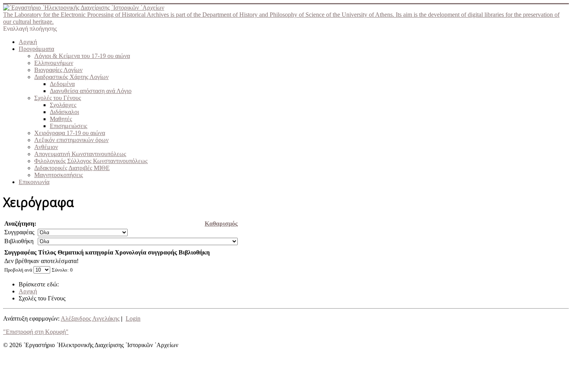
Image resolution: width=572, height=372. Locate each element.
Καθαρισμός (221, 223)
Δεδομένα (62, 84)
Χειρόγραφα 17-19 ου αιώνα (69, 133)
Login (133, 318)
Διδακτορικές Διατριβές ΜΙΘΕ (72, 168)
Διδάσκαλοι (64, 112)
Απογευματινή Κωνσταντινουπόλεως (80, 154)
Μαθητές (61, 119)
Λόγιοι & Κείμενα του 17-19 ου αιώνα (82, 56)
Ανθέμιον (46, 147)
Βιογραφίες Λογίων (58, 70)
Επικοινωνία (34, 182)
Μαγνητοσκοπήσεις (58, 175)
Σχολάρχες (63, 105)
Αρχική (28, 42)
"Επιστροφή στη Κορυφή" (35, 331)
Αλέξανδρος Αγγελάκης (90, 318)
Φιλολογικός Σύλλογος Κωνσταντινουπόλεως (90, 161)
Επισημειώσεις (68, 126)
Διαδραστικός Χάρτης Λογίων (71, 77)
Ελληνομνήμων (53, 63)
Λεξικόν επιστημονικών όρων (71, 140)
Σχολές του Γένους (57, 98)
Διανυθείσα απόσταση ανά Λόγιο (91, 91)
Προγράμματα (36, 49)
